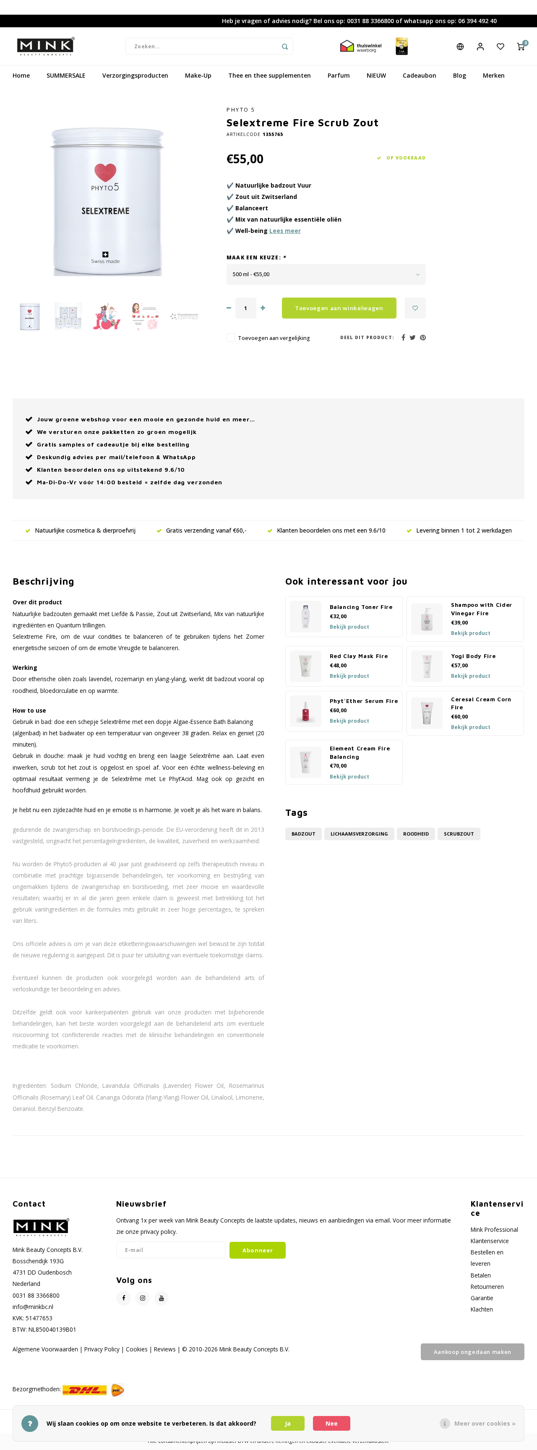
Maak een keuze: (256, 257)
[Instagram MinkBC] (142, 1298)
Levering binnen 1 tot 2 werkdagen (464, 530)
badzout (303, 834)
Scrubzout (459, 834)
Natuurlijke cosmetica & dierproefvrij (85, 530)
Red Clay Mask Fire (359, 656)
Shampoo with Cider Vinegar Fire (481, 609)
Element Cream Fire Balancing (360, 752)
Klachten (482, 1309)
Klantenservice (490, 1241)
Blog (459, 75)
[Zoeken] (284, 46)
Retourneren (487, 1287)
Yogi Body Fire (473, 656)
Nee (332, 1423)
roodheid (416, 834)
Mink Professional (494, 1229)
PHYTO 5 (241, 109)
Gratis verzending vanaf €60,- (206, 530)
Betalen (481, 1275)
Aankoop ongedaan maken (472, 1352)
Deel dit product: (367, 337)
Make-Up (198, 75)
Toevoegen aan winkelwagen (339, 308)
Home (21, 75)
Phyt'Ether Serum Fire (364, 701)
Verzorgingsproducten (135, 75)
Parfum (339, 75)
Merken (494, 75)
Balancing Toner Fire (361, 607)
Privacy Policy (102, 1349)
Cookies (137, 1349)
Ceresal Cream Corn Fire (481, 703)
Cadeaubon (419, 75)
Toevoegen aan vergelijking (274, 338)
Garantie (482, 1298)
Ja (288, 1423)
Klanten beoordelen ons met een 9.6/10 (331, 530)
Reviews (165, 1349)
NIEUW (376, 75)
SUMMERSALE (66, 75)
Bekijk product (349, 626)
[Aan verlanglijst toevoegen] (415, 308)
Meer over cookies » (485, 1423)
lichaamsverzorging (359, 834)
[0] (520, 46)
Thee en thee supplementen (269, 75)
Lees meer (285, 231)
